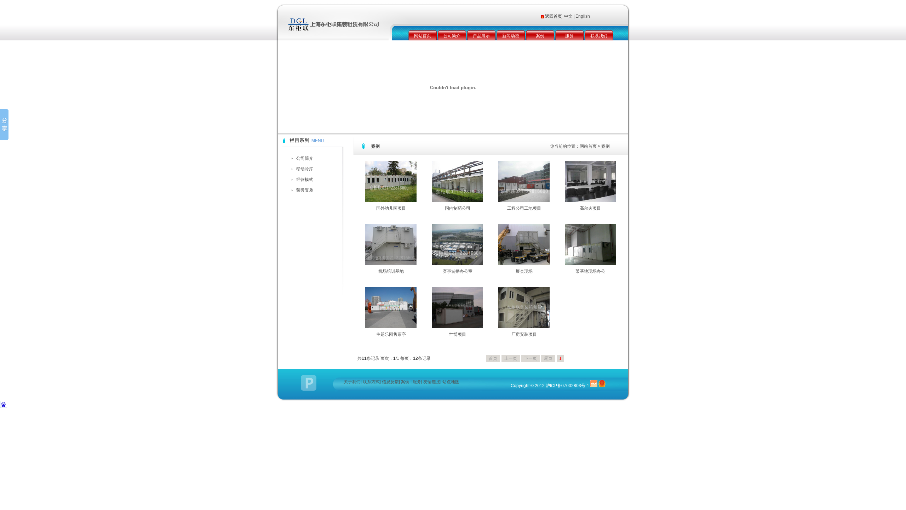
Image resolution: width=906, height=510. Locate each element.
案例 (540, 35)
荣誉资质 (304, 190)
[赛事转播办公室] (457, 263)
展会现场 (524, 271)
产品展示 (481, 35)
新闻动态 (510, 35)
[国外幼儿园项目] (391, 200)
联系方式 (371, 381)
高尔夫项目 (590, 208)
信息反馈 (390, 381)
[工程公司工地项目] (524, 200)
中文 (568, 16)
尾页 (548, 358)
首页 (493, 358)
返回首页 (554, 16)
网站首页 (422, 35)
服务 (569, 35)
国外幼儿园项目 (391, 208)
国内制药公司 (457, 208)
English (582, 16)
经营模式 (304, 179)
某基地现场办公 (590, 271)
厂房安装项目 (524, 334)
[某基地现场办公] (590, 263)
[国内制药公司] (457, 200)
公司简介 (451, 35)
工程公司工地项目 (524, 208)
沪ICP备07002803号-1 (567, 385)
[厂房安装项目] (524, 326)
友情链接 (431, 381)
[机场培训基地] (391, 263)
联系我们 (598, 35)
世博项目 (457, 334)
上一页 (510, 358)
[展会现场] (524, 263)
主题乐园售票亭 (391, 334)
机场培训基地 (391, 271)
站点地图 (450, 381)
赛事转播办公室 (457, 271)
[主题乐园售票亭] (391, 326)
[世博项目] (457, 326)
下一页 (530, 358)
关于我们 (352, 381)
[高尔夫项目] (590, 200)
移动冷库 (304, 168)
